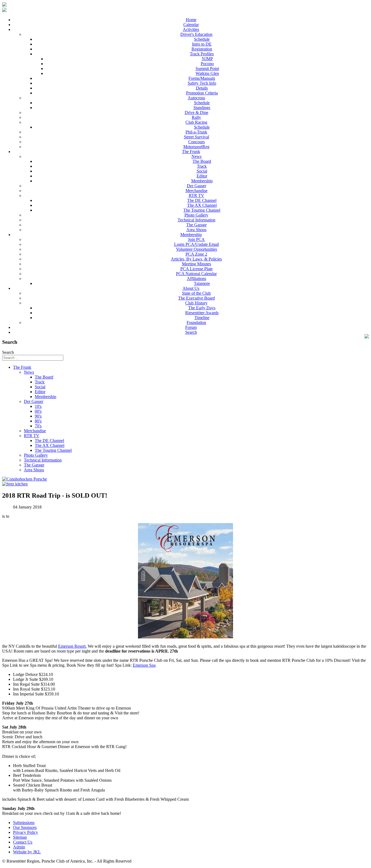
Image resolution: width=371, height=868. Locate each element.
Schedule (202, 39)
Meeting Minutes (196, 264)
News (196, 156)
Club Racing (196, 122)
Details (202, 88)
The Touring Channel (201, 210)
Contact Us (22, 842)
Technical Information (196, 220)
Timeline (201, 317)
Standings (201, 107)
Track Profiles (202, 54)
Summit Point (207, 68)
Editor (202, 176)
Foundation (196, 322)
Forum (191, 327)
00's (38, 411)
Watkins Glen (207, 73)
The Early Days (201, 308)
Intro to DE (202, 44)
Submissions (23, 822)
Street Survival (196, 137)
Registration (201, 49)
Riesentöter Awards (202, 312)
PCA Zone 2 (196, 254)
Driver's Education (196, 34)
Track (202, 166)
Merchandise (196, 190)
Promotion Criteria (202, 93)
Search (191, 332)
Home (191, 19)
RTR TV (196, 195)
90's (38, 416)
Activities (191, 29)
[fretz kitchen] (15, 484)
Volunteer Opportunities (196, 249)
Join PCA (196, 239)
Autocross (196, 98)
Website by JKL (27, 852)
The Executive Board (196, 298)
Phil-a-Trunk (196, 132)
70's (38, 426)
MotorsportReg (196, 146)
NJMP (207, 58)
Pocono (207, 63)
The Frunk (191, 151)
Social (202, 171)
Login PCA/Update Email (196, 244)
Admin (19, 847)
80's (38, 421)
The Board (202, 161)
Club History (196, 303)
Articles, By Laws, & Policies (196, 259)
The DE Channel (201, 200)
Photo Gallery (196, 215)
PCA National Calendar (196, 273)
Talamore (202, 283)
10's (38, 406)
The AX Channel (202, 205)
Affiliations (196, 278)
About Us (191, 288)
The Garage (196, 224)
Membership (202, 181)
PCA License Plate (196, 268)
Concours (196, 141)
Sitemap (20, 837)
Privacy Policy (25, 832)
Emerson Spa (144, 665)
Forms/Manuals (201, 78)
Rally (196, 117)
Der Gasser (196, 185)
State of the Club (196, 293)
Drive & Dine (196, 112)
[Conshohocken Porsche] (24, 479)
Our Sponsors (25, 827)
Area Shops (196, 229)
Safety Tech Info (202, 83)
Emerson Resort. (72, 646)
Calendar (191, 24)
